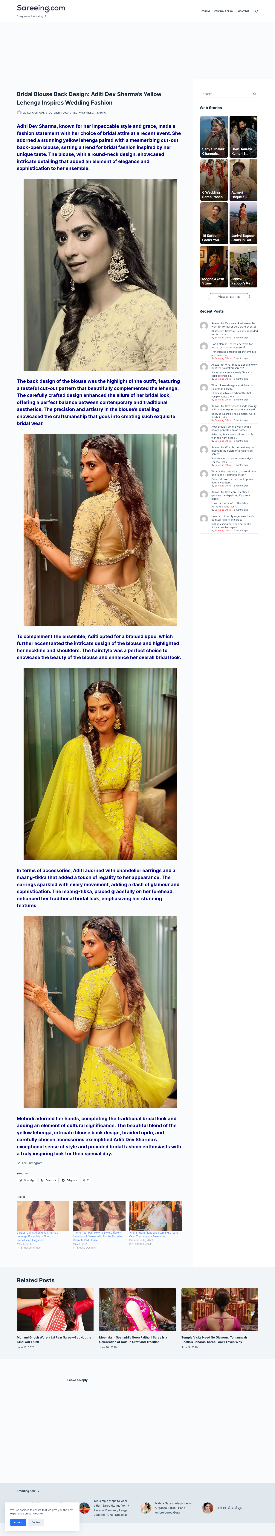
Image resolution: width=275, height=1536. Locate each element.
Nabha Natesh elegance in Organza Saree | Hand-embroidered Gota (173, 1508)
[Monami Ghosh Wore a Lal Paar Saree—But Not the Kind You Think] (55, 1309)
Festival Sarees (83, 112)
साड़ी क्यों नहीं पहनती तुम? (229, 1508)
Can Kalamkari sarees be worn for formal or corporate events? (232, 345)
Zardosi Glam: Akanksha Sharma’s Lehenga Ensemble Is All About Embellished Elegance (37, 1236)
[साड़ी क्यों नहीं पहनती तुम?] (207, 1508)
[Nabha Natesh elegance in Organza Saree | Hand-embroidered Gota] (146, 1508)
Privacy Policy (223, 11)
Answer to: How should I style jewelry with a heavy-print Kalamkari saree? (234, 407)
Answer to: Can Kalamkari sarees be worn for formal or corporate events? (233, 325)
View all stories (229, 297)
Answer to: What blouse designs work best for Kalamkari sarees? (234, 366)
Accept (18, 1522)
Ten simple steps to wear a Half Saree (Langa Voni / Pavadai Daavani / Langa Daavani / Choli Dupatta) (111, 1508)
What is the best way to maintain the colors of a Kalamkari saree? (233, 473)
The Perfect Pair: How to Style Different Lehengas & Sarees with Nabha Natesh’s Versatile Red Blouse (98, 1236)
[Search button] (254, 93)
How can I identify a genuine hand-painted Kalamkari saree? (232, 518)
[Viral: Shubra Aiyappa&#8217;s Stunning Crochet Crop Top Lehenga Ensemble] (155, 1216)
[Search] (256, 11)
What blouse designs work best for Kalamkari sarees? (232, 387)
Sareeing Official (223, 337)
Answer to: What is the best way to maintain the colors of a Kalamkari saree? (232, 451)
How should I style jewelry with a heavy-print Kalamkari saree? (231, 428)
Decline (36, 1522)
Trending (100, 112)
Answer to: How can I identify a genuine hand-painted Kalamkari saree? (231, 495)
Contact (243, 11)
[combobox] (225, 93)
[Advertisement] (137, 50)
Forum (205, 11)
